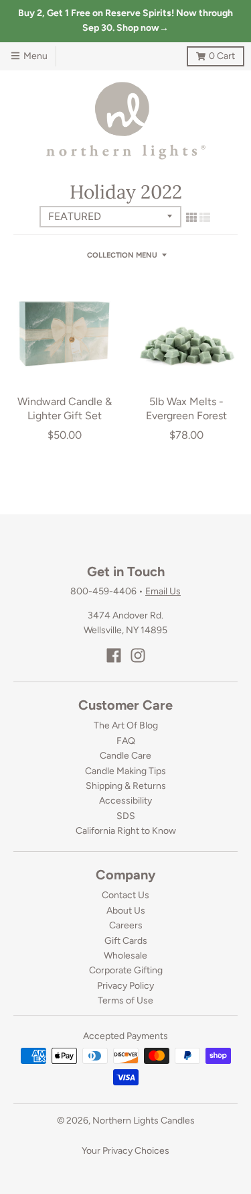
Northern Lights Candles (143, 1120)
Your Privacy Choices (125, 1150)
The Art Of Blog (126, 725)
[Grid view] (191, 217)
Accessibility (125, 800)
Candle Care (125, 755)
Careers (126, 925)
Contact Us (125, 895)
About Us (125, 910)
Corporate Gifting (126, 970)
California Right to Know (126, 830)
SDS (125, 816)
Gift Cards (125, 940)
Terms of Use (125, 1000)
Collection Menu (122, 255)
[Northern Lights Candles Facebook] (114, 655)
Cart (211, 54)
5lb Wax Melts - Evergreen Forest (186, 408)
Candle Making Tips (125, 771)
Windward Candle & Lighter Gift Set (64, 408)
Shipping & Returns (126, 786)
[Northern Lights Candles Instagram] (138, 655)
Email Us (163, 591)
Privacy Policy (125, 985)
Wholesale (125, 955)
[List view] (204, 217)
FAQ (125, 741)
